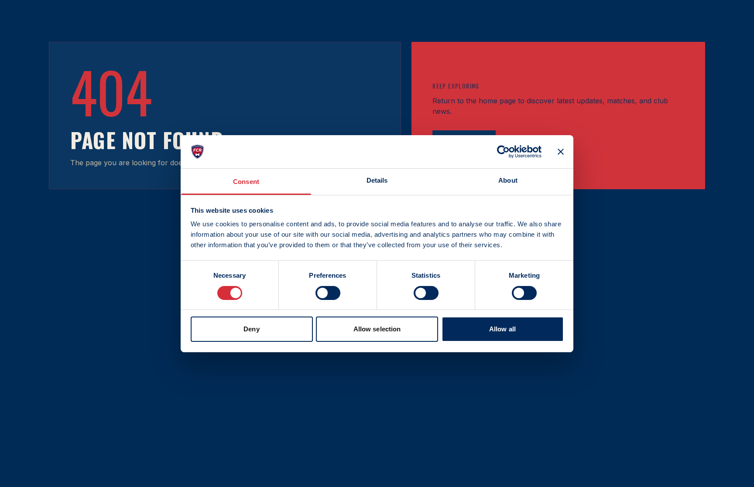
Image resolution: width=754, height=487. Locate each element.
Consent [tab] (246, 181)
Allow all (502, 329)
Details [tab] (377, 180)
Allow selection (377, 329)
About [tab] (508, 180)
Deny (251, 329)
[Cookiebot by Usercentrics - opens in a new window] (503, 151)
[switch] (327, 293)
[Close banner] (561, 152)
